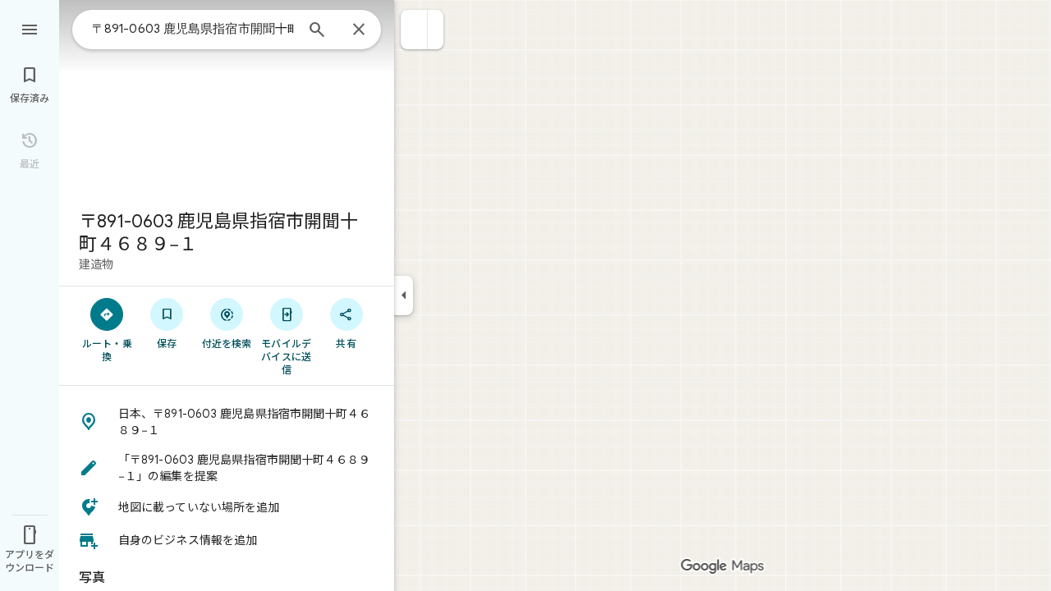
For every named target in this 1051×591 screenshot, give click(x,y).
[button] (414, 29)
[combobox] (193, 29)
